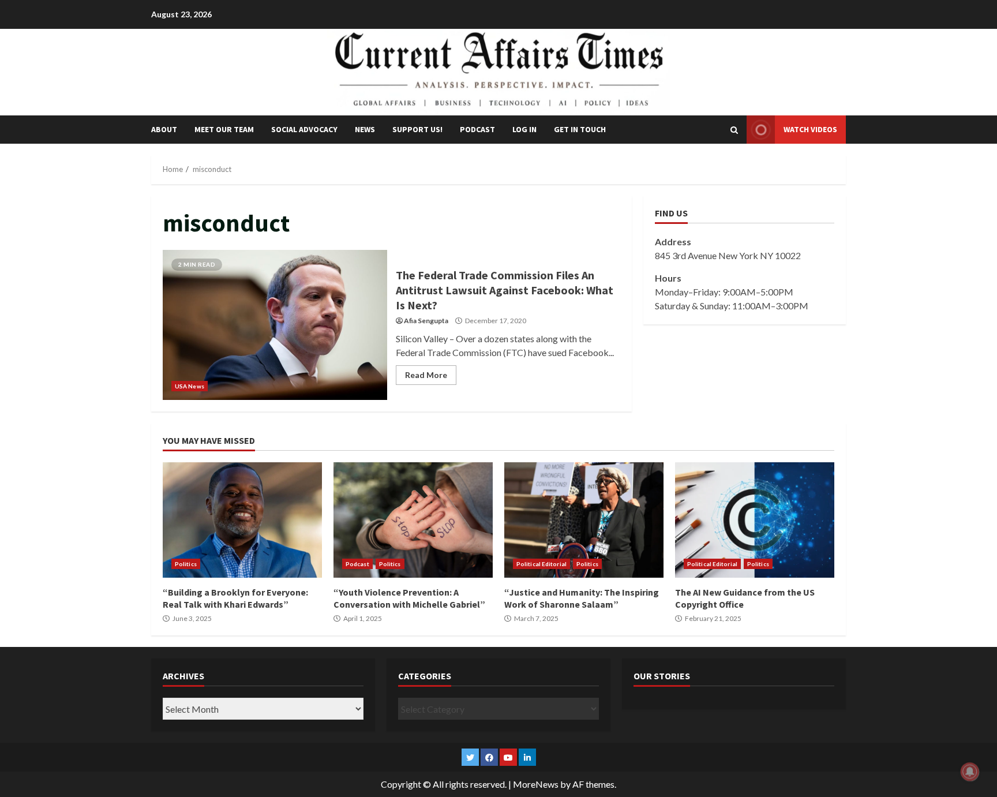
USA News (189, 386)
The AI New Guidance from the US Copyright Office (754, 520)
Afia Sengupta (426, 320)
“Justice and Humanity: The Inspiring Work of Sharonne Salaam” (584, 520)
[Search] (734, 130)
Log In (524, 129)
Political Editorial (541, 563)
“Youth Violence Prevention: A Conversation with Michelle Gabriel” (413, 520)
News (365, 129)
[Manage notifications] (970, 771)
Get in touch (580, 129)
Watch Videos (810, 129)
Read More (426, 375)
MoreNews (536, 784)
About (164, 129)
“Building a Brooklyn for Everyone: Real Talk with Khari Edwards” (242, 520)
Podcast (477, 129)
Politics (186, 563)
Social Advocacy (304, 129)
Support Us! (417, 129)
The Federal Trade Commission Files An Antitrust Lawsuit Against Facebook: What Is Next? (275, 325)
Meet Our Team (224, 129)
